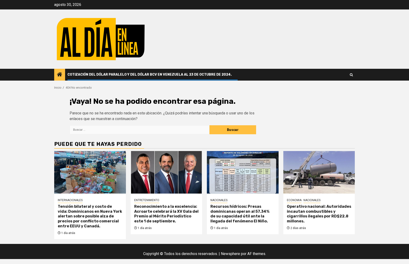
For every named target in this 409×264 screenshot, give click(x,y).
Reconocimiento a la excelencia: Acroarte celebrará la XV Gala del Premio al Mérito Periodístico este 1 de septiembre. (166, 213)
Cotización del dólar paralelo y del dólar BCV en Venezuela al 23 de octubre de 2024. (149, 75)
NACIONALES (218, 200)
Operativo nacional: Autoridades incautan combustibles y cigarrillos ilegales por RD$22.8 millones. (319, 213)
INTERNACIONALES (70, 200)
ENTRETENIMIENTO (146, 200)
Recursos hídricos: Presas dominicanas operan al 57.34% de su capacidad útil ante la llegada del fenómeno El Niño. (239, 213)
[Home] (59, 75)
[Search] (351, 74)
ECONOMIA (294, 200)
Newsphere (230, 253)
